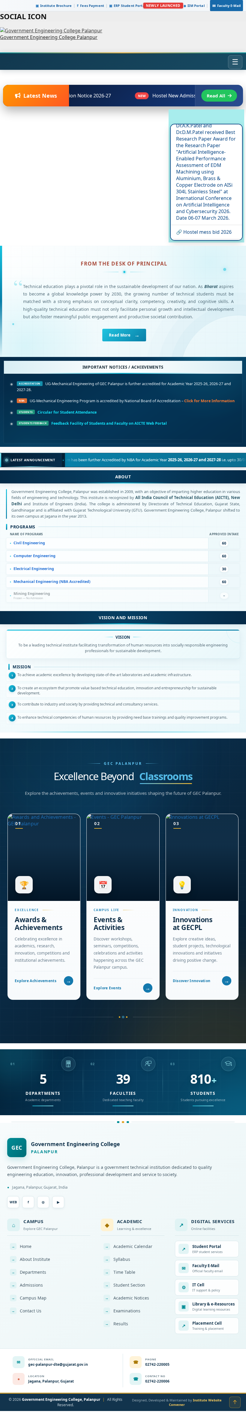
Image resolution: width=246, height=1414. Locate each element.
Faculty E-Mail (226, 5)
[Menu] (235, 62)
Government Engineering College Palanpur (49, 37)
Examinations (122, 1311)
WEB (13, 1202)
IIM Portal (194, 5)
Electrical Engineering (34, 568)
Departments (28, 1272)
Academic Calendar (128, 1246)
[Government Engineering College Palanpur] (51, 30)
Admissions (27, 1285)
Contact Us (26, 1311)
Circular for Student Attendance (67, 412)
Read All (216, 96)
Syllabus (117, 1259)
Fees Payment (90, 5)
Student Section (125, 1285)
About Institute (30, 1259)
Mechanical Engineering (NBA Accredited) (52, 581)
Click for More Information (209, 400)
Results (116, 1323)
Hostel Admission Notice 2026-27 (199, 224)
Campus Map (28, 1298)
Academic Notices (127, 1298)
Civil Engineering (29, 542)
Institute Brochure (54, 5)
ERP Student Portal (127, 5)
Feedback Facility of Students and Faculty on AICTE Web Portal (109, 423)
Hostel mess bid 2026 (207, 206)
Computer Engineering (35, 555)
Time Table (120, 1272)
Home (21, 1246)
